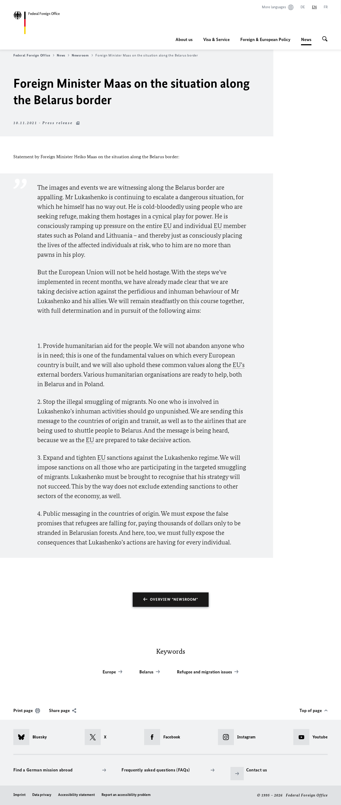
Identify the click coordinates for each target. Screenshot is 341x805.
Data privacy (41, 794)
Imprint (19, 794)
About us (184, 39)
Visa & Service (216, 39)
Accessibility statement (76, 794)
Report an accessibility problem (126, 794)
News (306, 41)
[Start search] (325, 39)
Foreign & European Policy (265, 39)
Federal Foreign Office (31, 55)
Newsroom (80, 55)
